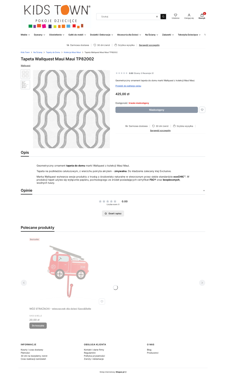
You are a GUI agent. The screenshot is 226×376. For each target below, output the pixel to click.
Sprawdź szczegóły (149, 45)
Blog (149, 349)
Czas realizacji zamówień (33, 359)
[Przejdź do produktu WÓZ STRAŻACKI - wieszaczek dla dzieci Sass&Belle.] (67, 271)
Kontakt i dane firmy (94, 349)
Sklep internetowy (112, 372)
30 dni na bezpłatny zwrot (34, 355)
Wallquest (25, 65)
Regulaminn (90, 352)
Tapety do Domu (53, 52)
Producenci (152, 352)
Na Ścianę (37, 52)
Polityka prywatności (94, 355)
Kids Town (25, 52)
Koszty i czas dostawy (32, 349)
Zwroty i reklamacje (94, 359)
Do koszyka (38, 325)
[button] (163, 16)
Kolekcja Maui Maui (72, 52)
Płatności (25, 352)
